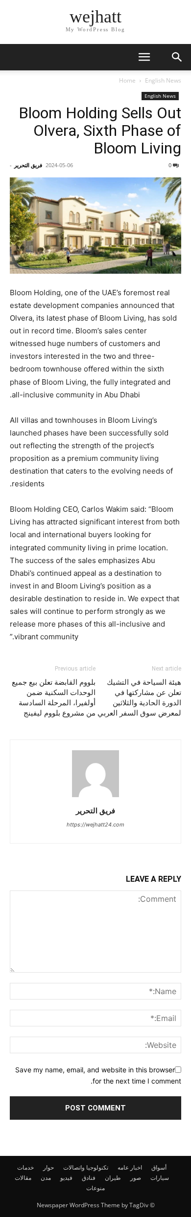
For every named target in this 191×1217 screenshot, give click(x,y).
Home (127, 80)
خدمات (25, 1167)
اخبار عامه (130, 1167)
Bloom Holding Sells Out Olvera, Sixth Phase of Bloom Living (100, 130)
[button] (144, 57)
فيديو (66, 1178)
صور (135, 1178)
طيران (113, 1178)
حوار (48, 1167)
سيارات (159, 1178)
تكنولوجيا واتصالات (85, 1167)
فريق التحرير (28, 165)
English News (163, 80)
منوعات (95, 1188)
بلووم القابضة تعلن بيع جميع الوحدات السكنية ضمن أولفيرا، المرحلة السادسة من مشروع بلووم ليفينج (54, 697)
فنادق (89, 1178)
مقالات (23, 1178)
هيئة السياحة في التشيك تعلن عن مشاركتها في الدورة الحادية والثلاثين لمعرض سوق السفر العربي (139, 697)
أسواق (159, 1167)
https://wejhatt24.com (95, 824)
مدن (46, 1178)
